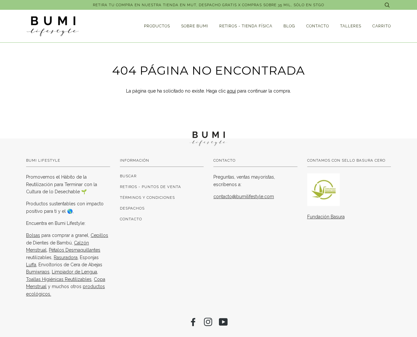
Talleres (350, 25)
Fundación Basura (326, 216)
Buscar (128, 176)
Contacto (317, 25)
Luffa (31, 264)
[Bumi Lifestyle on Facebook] (193, 324)
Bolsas (33, 235)
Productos (157, 25)
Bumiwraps (38, 271)
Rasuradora (66, 257)
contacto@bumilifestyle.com (243, 196)
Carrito (381, 25)
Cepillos (99, 235)
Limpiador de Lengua (74, 271)
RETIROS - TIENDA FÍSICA (245, 25)
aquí (231, 91)
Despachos (132, 208)
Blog (289, 25)
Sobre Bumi (194, 25)
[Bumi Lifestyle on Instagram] (208, 324)
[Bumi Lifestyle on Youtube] (223, 324)
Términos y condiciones (147, 197)
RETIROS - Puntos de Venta (150, 186)
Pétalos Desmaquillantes (74, 250)
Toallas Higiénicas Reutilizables (59, 279)
